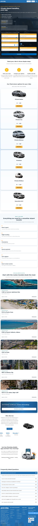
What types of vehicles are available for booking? (11, 481)
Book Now (19, 126)
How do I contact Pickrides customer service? (10, 493)
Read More (9, 428)
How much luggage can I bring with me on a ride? (11, 499)
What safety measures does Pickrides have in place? (12, 490)
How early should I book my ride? (8, 484)
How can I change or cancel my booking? (10, 487)
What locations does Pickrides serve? (9, 472)
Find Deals (19, 54)
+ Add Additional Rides (5, 51)
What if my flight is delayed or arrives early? (10, 496)
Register (28, 1)
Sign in (33, 1)
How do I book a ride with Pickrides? (9, 478)
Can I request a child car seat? (7, 502)
